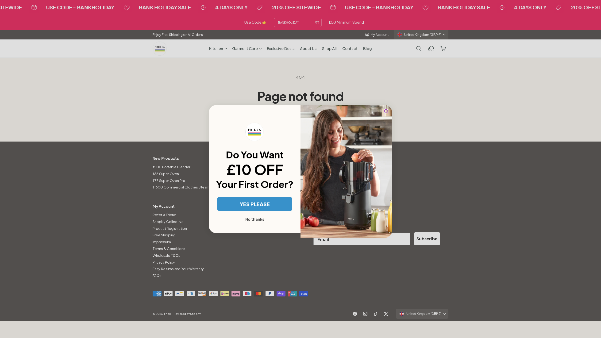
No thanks (254, 219)
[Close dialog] (386, 111)
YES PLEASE (255, 204)
